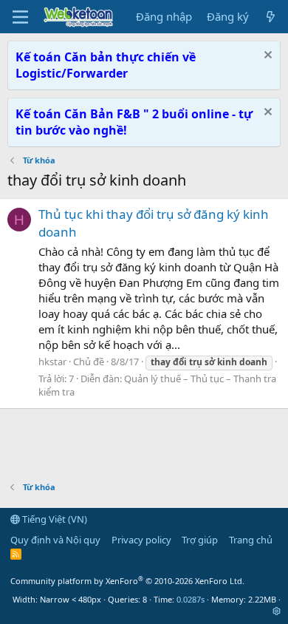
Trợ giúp (200, 539)
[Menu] (20, 17)
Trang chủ (250, 539)
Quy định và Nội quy (55, 539)
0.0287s (190, 599)
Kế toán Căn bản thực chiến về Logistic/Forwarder (106, 65)
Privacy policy (141, 539)
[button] (276, 611)
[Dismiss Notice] (266, 56)
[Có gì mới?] (270, 16)
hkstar (52, 361)
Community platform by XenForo (127, 580)
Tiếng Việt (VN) (53, 519)
